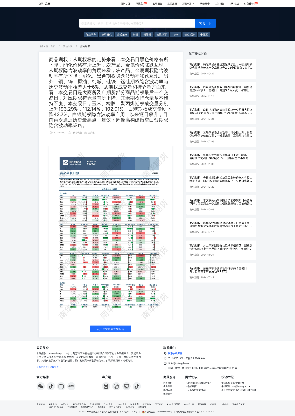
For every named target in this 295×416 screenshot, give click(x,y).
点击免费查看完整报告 (110, 329)
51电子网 (108, 404)
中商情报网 (72, 406)
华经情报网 (95, 404)
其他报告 (68, 46)
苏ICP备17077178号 (128, 412)
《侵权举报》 (192, 386)
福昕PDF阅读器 (56, 406)
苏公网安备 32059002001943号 (158, 412)
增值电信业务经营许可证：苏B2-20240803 (195, 412)
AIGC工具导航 (79, 404)
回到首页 (125, 3)
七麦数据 (101, 406)
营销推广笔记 (238, 404)
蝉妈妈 (225, 404)
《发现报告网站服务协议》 (198, 382)
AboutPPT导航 (173, 404)
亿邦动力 (214, 404)
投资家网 (202, 404)
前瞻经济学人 (87, 406)
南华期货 (77, 132)
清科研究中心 (115, 406)
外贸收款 (65, 404)
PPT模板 (159, 404)
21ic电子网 (121, 404)
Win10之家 (189, 404)
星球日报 (130, 406)
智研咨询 (147, 404)
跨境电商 (134, 404)
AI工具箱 (53, 404)
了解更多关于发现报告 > (49, 367)
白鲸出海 (142, 406)
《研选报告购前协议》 (196, 389)
